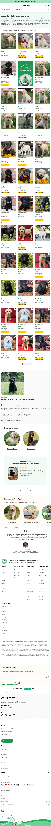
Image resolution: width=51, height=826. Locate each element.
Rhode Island (42, 597)
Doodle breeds (12, 522)
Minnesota (29, 583)
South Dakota (30, 597)
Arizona (16, 570)
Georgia (3, 614)
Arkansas (4, 609)
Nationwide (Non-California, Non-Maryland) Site (11, 806)
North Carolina (5, 625)
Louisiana (4, 619)
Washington (4, 588)
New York (41, 591)
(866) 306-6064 (7, 707)
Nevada (3, 580)
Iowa (28, 575)
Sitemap (3, 798)
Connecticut (41, 570)
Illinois (28, 570)
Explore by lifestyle (5, 734)
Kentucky (4, 617)
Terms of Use (4, 793)
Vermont (41, 599)
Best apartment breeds (31, 522)
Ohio (28, 594)
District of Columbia (43, 575)
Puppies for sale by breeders (12, 692)
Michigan (29, 580)
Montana (4, 578)
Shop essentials (4, 737)
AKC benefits (4, 754)
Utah (3, 586)
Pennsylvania (42, 594)
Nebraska (29, 588)
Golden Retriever (12, 449)
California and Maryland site (7, 804)
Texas (15, 578)
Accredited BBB (4, 801)
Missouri (28, 586)
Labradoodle (31, 449)
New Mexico (17, 572)
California (4, 570)
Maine (40, 578)
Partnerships (4, 760)
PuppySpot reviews (5, 762)
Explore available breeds (6, 731)
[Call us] (46, 5)
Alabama (4, 606)
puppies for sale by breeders (28, 562)
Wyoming (4, 591)
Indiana (28, 572)
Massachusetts (42, 583)
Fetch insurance (4, 757)
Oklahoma (16, 575)
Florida (3, 611)
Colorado (4, 572)
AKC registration (4, 751)
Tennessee (4, 630)
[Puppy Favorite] (15, 35)
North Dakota (30, 591)
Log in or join (4, 749)
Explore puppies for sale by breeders (9, 728)
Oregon (3, 583)
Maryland (41, 580)
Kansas (28, 578)
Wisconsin (29, 599)
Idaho (3, 575)
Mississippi (4, 622)
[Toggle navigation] (2, 5)
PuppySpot (4, 692)
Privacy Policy (4, 795)
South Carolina (5, 628)
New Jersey (41, 588)
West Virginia (5, 636)
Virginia (3, 633)
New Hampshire (43, 586)
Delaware (41, 572)
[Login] (48, 5)
